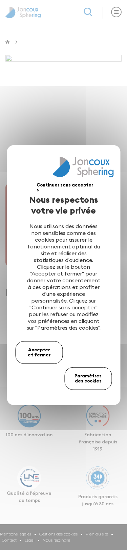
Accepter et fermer (39, 352)
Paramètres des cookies (88, 378)
